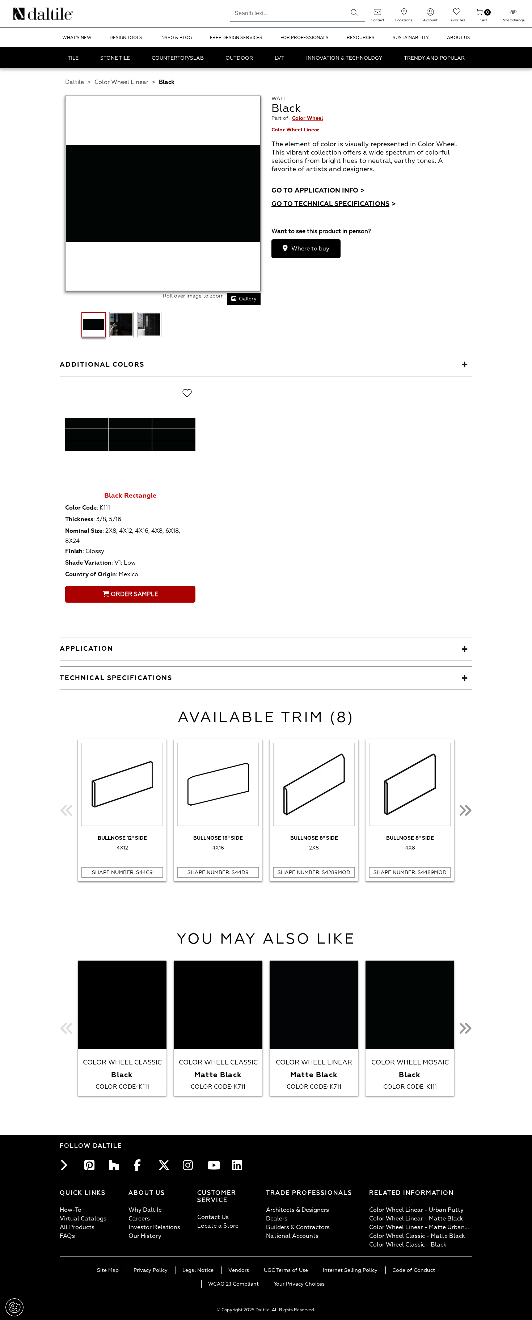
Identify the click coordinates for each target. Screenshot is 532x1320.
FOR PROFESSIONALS (304, 38)
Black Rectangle (130, 496)
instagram (190, 1165)
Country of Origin (90, 574)
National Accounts (292, 1236)
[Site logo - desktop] (22, 14)
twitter (165, 1165)
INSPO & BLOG (176, 38)
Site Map (108, 1270)
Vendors (238, 1270)
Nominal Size (83, 531)
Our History (144, 1236)
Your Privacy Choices (299, 1284)
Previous (67, 810)
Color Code (81, 507)
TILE (73, 58)
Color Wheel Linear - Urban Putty (416, 1210)
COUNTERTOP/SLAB (178, 58)
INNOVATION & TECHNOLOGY (344, 58)
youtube (214, 1165)
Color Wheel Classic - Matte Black (417, 1236)
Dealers (276, 1218)
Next (465, 810)
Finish (74, 551)
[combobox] (286, 12)
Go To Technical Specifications (333, 204)
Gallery (248, 299)
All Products (77, 1227)
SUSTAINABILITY (411, 38)
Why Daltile (145, 1210)
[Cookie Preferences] (14, 1307)
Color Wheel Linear (121, 82)
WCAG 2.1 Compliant (233, 1284)
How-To (70, 1210)
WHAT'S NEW (77, 38)
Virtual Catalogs (83, 1218)
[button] (354, 13)
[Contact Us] (377, 14)
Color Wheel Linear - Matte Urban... (419, 1227)
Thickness (79, 519)
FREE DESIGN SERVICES (236, 38)
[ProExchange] (513, 14)
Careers (139, 1218)
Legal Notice (198, 1270)
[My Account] (430, 14)
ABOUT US (458, 38)
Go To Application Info (318, 190)
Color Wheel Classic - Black (408, 1244)
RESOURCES (361, 38)
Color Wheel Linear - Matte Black (416, 1218)
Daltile (74, 82)
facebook (141, 1165)
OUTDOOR (239, 58)
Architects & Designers (297, 1210)
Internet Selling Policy (350, 1270)
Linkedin (239, 1165)
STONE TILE (115, 58)
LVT (279, 58)
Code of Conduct (413, 1270)
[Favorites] (456, 14)
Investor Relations (154, 1227)
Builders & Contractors (298, 1227)
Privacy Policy (151, 1270)
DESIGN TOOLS (126, 38)
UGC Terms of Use (286, 1270)
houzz (116, 1165)
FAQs (67, 1236)
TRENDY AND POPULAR (434, 58)
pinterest (91, 1165)
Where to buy (310, 248)
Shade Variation (88, 562)
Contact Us (213, 1217)
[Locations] (404, 14)
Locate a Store (217, 1226)
